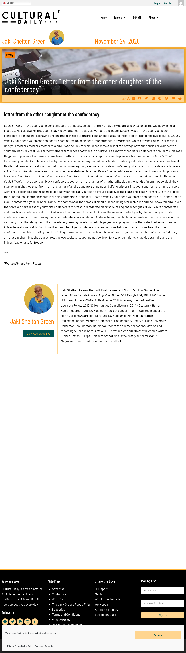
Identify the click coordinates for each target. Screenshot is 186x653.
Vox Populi (101, 604)
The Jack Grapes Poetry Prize (71, 604)
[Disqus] (93, 412)
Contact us (59, 594)
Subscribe (58, 609)
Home (104, 17)
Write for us (59, 599)
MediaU (100, 594)
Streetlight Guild (105, 614)
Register (167, 3)
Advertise (58, 589)
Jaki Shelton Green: (83, 85)
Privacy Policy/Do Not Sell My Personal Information (30, 646)
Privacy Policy (61, 619)
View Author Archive (38, 333)
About (152, 17)
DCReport (101, 589)
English (10, 2)
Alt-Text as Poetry (106, 609)
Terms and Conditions (66, 614)
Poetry (9, 55)
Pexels (37, 263)
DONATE (137, 17)
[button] (139, 98)
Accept (158, 635)
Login (157, 3)
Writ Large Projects (107, 599)
